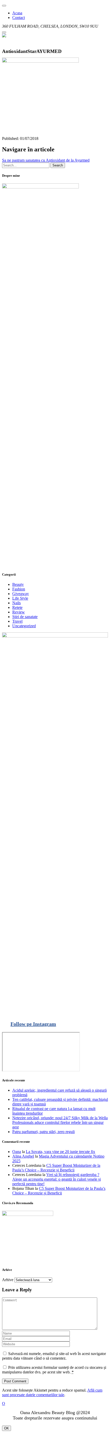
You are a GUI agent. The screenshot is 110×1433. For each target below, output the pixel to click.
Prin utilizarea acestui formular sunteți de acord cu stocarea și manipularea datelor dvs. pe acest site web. (54, 1369)
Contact (18, 17)
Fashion (18, 589)
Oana (16, 1151)
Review (18, 612)
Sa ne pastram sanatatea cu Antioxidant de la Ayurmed (46, 160)
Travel (17, 621)
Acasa (17, 13)
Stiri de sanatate (25, 616)
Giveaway (20, 593)
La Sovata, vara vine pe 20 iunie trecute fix (60, 1151)
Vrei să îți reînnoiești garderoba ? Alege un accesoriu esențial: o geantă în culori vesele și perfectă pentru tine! (56, 1179)
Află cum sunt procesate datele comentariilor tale (52, 1392)
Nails (16, 603)
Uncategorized (24, 626)
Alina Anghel (23, 1156)
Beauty (18, 584)
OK (6, 1428)
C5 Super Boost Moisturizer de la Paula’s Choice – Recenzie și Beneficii (56, 1167)
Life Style (20, 598)
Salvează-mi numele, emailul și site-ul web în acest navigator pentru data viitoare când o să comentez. (54, 1355)
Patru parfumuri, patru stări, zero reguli (43, 1131)
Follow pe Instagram (33, 1024)
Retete (17, 607)
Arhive (7, 1280)
